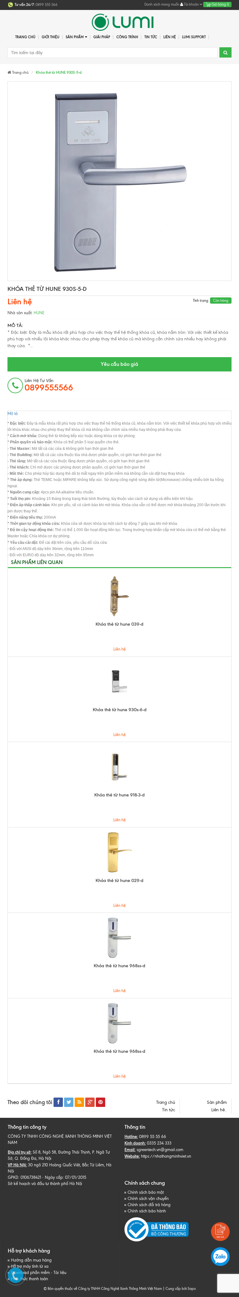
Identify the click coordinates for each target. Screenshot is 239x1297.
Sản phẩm (217, 1102)
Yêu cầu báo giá (119, 364)
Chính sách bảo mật (146, 1192)
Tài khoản (191, 4)
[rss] (79, 1102)
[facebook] (58, 1102)
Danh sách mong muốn (161, 4)
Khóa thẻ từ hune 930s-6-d (120, 709)
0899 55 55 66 (152, 1136)
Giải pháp (101, 37)
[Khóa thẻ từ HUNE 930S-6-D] (119, 681)
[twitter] (68, 1102)
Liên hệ (169, 37)
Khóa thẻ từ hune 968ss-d (119, 965)
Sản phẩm (75, 37)
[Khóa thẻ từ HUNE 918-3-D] (119, 767)
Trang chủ (165, 1102)
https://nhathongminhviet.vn (166, 1156)
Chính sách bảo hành (147, 1211)
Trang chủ (25, 37)
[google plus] (90, 1102)
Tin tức (150, 37)
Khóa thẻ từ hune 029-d (119, 880)
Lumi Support (194, 37)
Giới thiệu (50, 37)
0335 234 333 (159, 1143)
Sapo (192, 1288)
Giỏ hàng (220, 4)
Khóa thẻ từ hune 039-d (119, 624)
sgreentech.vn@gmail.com (160, 1149)
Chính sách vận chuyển (148, 1198)
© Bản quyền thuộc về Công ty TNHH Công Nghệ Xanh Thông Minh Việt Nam (103, 1288)
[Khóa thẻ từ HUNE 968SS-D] (119, 937)
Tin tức (168, 1110)
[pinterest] (100, 1102)
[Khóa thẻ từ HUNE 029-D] (119, 852)
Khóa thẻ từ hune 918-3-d (119, 795)
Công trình (127, 37)
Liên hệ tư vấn (49, 385)
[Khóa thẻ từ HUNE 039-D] (119, 596)
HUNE (39, 312)
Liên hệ (219, 1110)
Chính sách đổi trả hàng (149, 1204)
